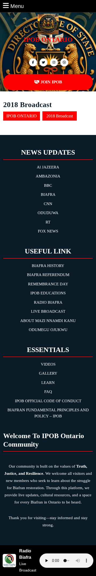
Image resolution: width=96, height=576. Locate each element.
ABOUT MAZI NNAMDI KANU (48, 321)
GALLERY (48, 373)
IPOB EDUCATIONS (48, 293)
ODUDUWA (48, 213)
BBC (48, 185)
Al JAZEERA (48, 167)
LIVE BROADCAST (48, 311)
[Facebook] (32, 62)
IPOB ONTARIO (48, 39)
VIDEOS (48, 364)
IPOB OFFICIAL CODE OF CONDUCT (48, 401)
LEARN (48, 382)
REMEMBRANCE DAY (48, 284)
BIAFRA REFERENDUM (48, 275)
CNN (48, 204)
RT (48, 222)
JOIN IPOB (51, 82)
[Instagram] (63, 62)
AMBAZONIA (48, 176)
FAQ (48, 391)
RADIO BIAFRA (48, 302)
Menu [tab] (17, 5)
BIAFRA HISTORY (48, 266)
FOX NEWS (48, 231)
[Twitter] (42, 62)
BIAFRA (48, 194)
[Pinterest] (53, 62)
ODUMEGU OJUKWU (48, 330)
